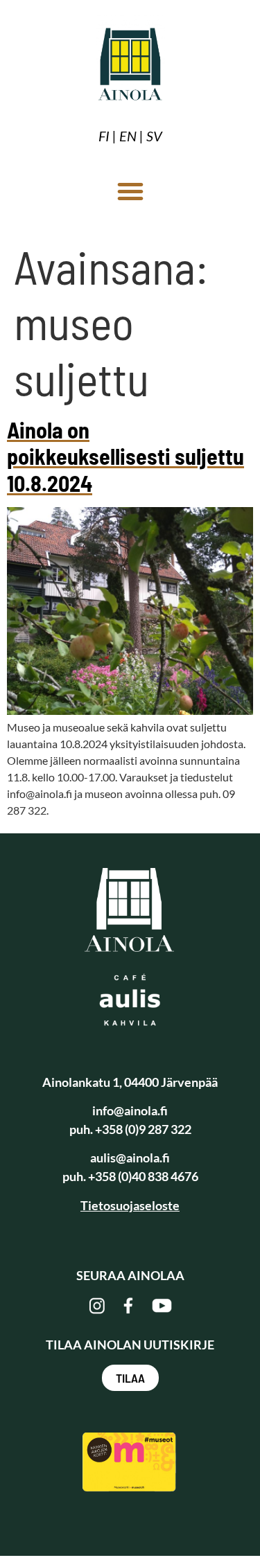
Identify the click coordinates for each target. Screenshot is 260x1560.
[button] (130, 191)
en (128, 135)
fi (104, 135)
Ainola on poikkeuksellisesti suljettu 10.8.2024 (125, 456)
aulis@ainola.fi (130, 1157)
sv (154, 135)
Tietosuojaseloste (130, 1205)
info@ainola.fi (130, 1110)
